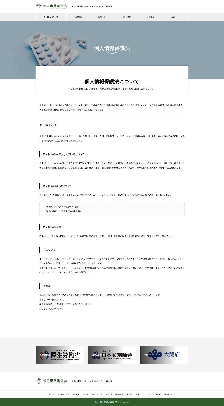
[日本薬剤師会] (112, 363)
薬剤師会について (51, 17)
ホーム (51, 394)
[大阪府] (164, 363)
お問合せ (151, 17)
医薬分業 (85, 394)
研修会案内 (126, 17)
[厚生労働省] (60, 363)
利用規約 (158, 394)
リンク (149, 394)
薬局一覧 (102, 17)
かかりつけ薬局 (97, 394)
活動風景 (78, 17)
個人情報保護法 (169, 394)
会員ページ (175, 17)
